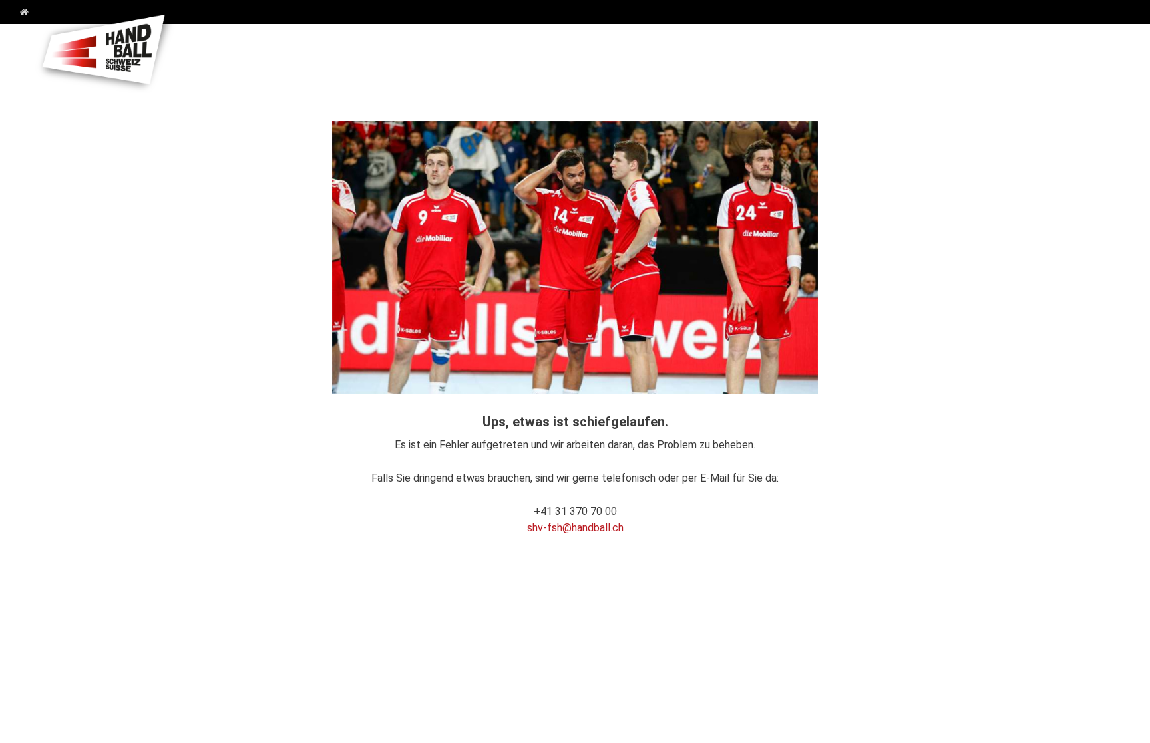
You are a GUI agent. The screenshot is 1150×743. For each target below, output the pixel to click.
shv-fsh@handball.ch (575, 527)
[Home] (19, 12)
